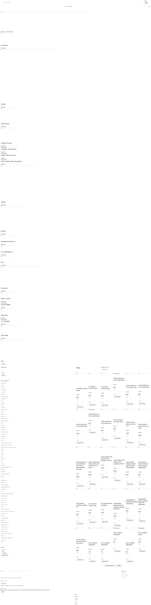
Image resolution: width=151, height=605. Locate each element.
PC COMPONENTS (5, 473)
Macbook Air (3, 427)
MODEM (3, 469)
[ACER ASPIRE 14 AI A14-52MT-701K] (132, 377)
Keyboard (3, 403)
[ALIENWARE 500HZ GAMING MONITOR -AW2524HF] (144, 491)
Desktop (2, 438)
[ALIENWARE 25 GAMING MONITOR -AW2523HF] (130, 492)
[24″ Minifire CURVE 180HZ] (82, 378)
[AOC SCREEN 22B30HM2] (94, 533)
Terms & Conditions (125, 575)
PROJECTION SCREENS (6, 533)
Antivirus (3, 414)
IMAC (2, 423)
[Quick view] (80, 386)
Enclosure (3, 394)
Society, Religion (4, 518)
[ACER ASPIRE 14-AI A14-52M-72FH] (105, 413)
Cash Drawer (3, 498)
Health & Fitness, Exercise (6, 445)
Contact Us (123, 572)
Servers (2, 440)
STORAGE (3, 489)
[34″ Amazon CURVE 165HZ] (107, 377)
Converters (3, 392)
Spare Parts (3, 520)
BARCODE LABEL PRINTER (7, 493)
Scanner (2, 515)
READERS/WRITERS (5, 487)
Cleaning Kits (4, 389)
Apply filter (5, 555)
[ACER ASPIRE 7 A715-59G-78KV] (119, 412)
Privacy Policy (123, 577)
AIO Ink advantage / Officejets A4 (8, 511)
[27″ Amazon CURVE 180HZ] (94, 377)
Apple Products (4, 418)
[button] (80, 407)
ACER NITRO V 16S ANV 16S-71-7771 (131, 424)
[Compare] (77, 386)
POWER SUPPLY (5, 484)
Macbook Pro (3, 429)
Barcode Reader (4, 496)
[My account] (136, 6)
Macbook (3, 425)
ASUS (2, 454)
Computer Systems (5, 431)
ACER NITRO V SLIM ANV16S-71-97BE (143, 426)
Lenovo (2, 462)
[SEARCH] (142, 1)
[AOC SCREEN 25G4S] (141, 528)
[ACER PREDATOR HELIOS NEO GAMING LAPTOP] (107, 449)
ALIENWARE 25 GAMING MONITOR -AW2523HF (132, 501)
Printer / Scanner (4, 504)
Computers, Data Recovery (6, 442)
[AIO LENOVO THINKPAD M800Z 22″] (82, 493)
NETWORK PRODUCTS (6, 467)
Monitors (3, 465)
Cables (2, 385)
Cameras (3, 387)
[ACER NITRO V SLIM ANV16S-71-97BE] (144, 414)
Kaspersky (3, 416)
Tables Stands (4, 409)
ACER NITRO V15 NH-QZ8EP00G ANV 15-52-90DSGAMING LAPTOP (81, 465)
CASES (2, 476)
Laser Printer (3, 513)
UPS (2, 412)
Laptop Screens (4, 529)
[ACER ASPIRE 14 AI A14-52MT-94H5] (144, 377)
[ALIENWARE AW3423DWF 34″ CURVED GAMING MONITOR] (119, 493)
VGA (2, 542)
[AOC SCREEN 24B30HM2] (116, 528)
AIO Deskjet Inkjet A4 (5, 509)
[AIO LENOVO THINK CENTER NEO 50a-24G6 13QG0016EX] (144, 452)
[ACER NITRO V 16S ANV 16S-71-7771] (132, 413)
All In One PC (4, 434)
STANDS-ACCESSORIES (6, 538)
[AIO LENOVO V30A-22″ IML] (94, 493)
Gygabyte (3, 458)
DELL (2, 456)
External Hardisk (4, 396)
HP (1, 460)
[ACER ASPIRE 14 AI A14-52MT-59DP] (116, 373)
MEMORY (3, 482)
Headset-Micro (4, 398)
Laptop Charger (4, 526)
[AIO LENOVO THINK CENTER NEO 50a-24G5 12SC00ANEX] (132, 452)
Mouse (2, 405)
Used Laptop (3, 540)
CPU (2, 478)
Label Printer (3, 500)
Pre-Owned (3, 502)
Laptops (2, 449)
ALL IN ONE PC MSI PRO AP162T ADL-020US (81, 541)
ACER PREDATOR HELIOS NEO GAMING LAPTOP (106, 458)
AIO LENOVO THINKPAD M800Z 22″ (81, 505)
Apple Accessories (5, 420)
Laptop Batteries (4, 524)
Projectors (3, 535)
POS (2, 491)
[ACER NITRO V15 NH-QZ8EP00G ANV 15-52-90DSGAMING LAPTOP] (82, 452)
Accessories (3, 383)
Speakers (3, 407)
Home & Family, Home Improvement (8, 447)
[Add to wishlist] (84, 386)
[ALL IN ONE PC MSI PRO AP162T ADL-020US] (80, 531)
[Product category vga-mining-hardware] (75, 199)
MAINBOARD (4, 480)
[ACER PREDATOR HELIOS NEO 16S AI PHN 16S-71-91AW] (94, 452)
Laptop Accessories (5, 522)
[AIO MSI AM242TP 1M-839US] (107, 493)
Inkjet (2, 507)
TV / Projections (4, 531)
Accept (2, 591)
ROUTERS (3, 471)
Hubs (2, 400)
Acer (2, 451)
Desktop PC (3, 436)
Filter (3, 375)
